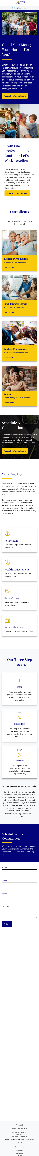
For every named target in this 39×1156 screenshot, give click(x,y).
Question (6, 906)
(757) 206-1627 (22, 1129)
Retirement (19, 1151)
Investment (19, 1153)
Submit (7, 924)
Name (4, 868)
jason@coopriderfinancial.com (19, 1143)
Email (4, 880)
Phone (4, 893)
